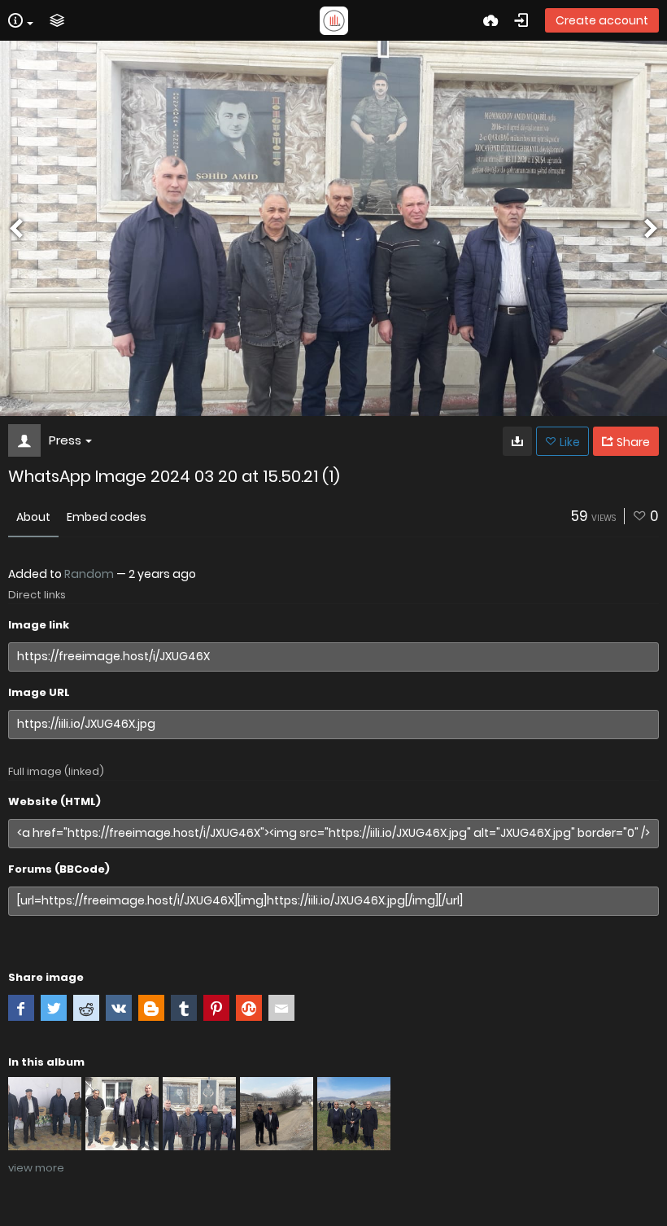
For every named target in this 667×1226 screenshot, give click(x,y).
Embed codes (106, 517)
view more (36, 1168)
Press (65, 440)
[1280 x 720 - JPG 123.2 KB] (517, 441)
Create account (602, 20)
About (33, 517)
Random (89, 574)
